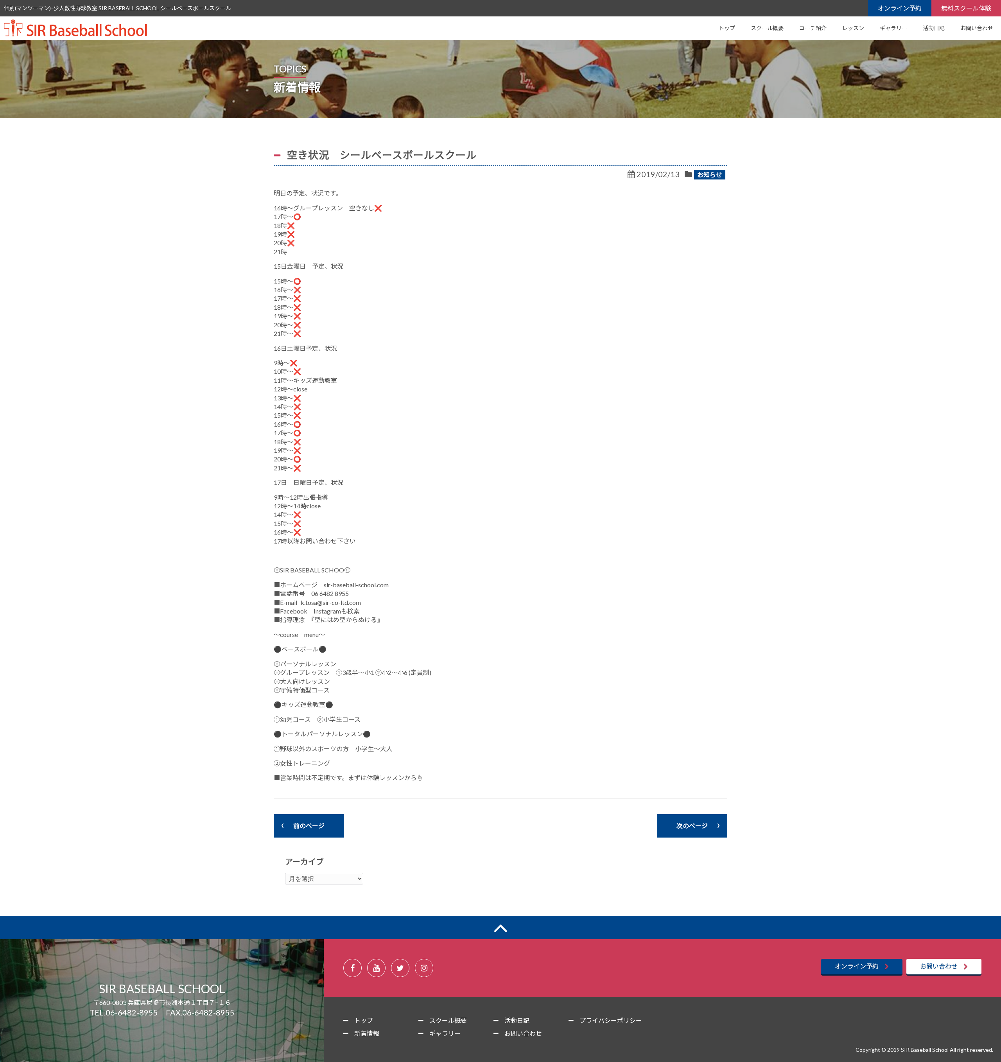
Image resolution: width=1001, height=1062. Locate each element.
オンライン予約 (900, 8)
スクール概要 (767, 28)
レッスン (853, 28)
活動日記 (934, 28)
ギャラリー (893, 28)
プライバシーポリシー (610, 1020)
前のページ (309, 825)
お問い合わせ (976, 28)
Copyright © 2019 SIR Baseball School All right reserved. (924, 1049)
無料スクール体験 (966, 8)
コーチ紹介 (813, 28)
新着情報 (366, 1033)
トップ (727, 28)
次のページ (692, 825)
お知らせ (709, 174)
